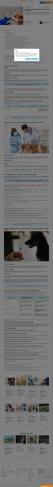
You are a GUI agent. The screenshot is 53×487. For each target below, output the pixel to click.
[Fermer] (38, 49)
